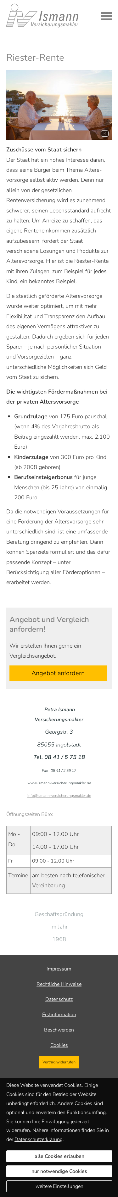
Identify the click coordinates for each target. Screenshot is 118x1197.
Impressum (59, 968)
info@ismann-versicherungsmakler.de (59, 795)
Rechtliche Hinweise (59, 984)
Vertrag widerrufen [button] (59, 1062)
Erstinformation (59, 1014)
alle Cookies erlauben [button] (59, 1156)
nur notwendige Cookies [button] (59, 1171)
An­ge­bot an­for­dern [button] (58, 673)
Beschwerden (59, 1029)
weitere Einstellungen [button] (59, 1186)
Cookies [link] (59, 1045)
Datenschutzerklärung (38, 1139)
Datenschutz (59, 999)
